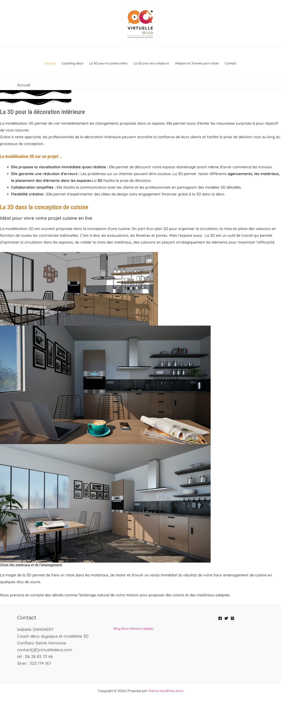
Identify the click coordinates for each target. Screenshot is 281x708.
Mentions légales (141, 628)
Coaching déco (72, 63)
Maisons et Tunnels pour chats (197, 63)
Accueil (50, 63)
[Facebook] (220, 618)
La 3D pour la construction (108, 63)
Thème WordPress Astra (165, 691)
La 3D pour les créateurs (151, 63)
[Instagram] (232, 618)
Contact (230, 63)
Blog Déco (121, 628)
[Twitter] (226, 618)
